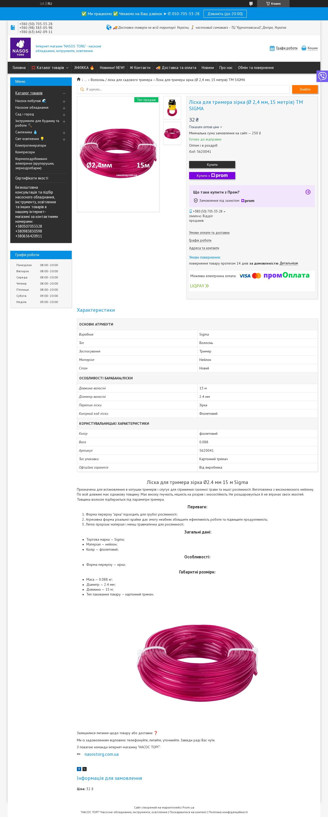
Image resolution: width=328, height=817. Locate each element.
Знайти (305, 89)
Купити (212, 164)
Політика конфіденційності (228, 812)
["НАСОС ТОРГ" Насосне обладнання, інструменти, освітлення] (20, 48)
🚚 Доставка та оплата (176, 67)
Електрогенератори (30, 145)
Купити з (203, 175)
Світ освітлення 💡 (29, 138)
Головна (19, 67)
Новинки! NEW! (112, 67)
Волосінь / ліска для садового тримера (121, 79)
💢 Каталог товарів (47, 67)
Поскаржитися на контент (188, 812)
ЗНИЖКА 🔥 (84, 67)
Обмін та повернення (256, 67)
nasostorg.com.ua (102, 754)
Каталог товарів (29, 92)
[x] (85, 770)
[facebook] (79, 770)
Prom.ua (188, 807)
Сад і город (24, 114)
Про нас (226, 67)
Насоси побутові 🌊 (30, 100)
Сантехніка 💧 (26, 132)
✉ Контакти (140, 67)
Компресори (25, 152)
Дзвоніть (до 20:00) (225, 13)
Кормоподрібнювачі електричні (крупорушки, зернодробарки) (34, 163)
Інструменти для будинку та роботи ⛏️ (37, 123)
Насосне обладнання (31, 107)
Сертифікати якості (31, 178)
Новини (208, 67)
